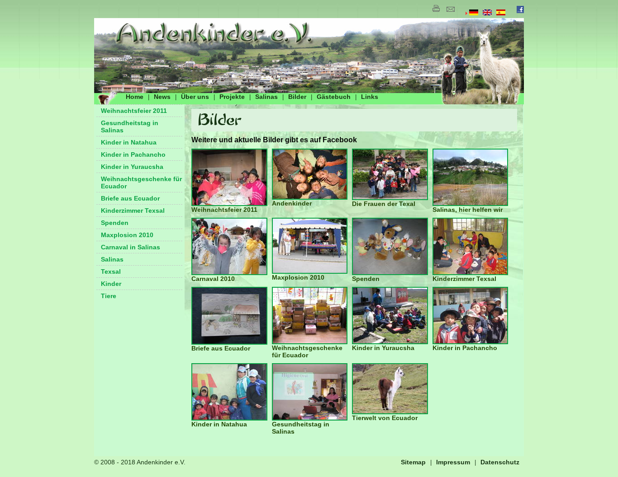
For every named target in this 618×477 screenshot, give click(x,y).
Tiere (108, 295)
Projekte (232, 96)
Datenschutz (499, 462)
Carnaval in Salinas (130, 247)
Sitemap (413, 462)
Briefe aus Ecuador (130, 198)
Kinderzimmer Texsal (133, 210)
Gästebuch (334, 96)
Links (369, 96)
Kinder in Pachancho (133, 154)
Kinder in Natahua (129, 142)
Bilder (297, 96)
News (162, 96)
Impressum (453, 462)
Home (134, 96)
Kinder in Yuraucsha (132, 166)
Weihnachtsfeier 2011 (134, 110)
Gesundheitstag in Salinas (129, 126)
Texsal (111, 271)
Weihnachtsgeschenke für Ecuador (141, 182)
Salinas (266, 96)
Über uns (195, 96)
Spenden (114, 222)
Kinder (111, 283)
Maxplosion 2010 (127, 234)
